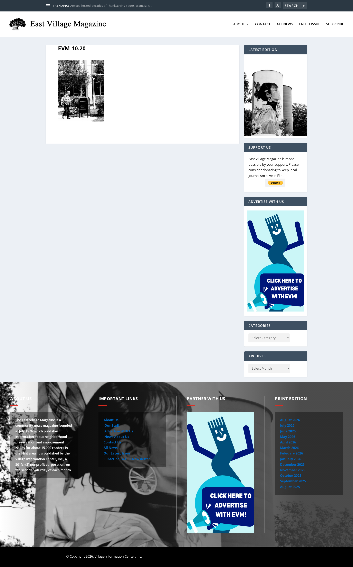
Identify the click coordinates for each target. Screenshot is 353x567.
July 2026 (287, 425)
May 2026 (287, 436)
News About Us (116, 436)
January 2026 (290, 459)
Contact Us (112, 442)
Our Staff (111, 425)
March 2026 (289, 448)
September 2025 (293, 481)
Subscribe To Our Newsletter (127, 459)
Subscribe (335, 24)
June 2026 (288, 431)
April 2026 (288, 442)
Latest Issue (309, 24)
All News (285, 24)
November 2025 (292, 470)
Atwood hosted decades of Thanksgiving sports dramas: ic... (111, 6)
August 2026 (290, 420)
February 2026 (291, 453)
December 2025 (292, 464)
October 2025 (290, 475)
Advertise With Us (118, 431)
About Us (111, 420)
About (239, 24)
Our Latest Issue (117, 453)
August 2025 (290, 487)
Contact (262, 24)
